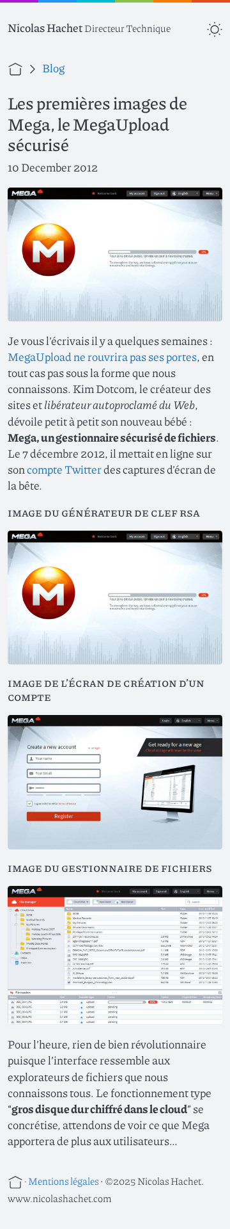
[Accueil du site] (16, 68)
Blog (53, 68)
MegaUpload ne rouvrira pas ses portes (102, 356)
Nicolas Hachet (45, 27)
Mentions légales (63, 1181)
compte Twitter (64, 469)
